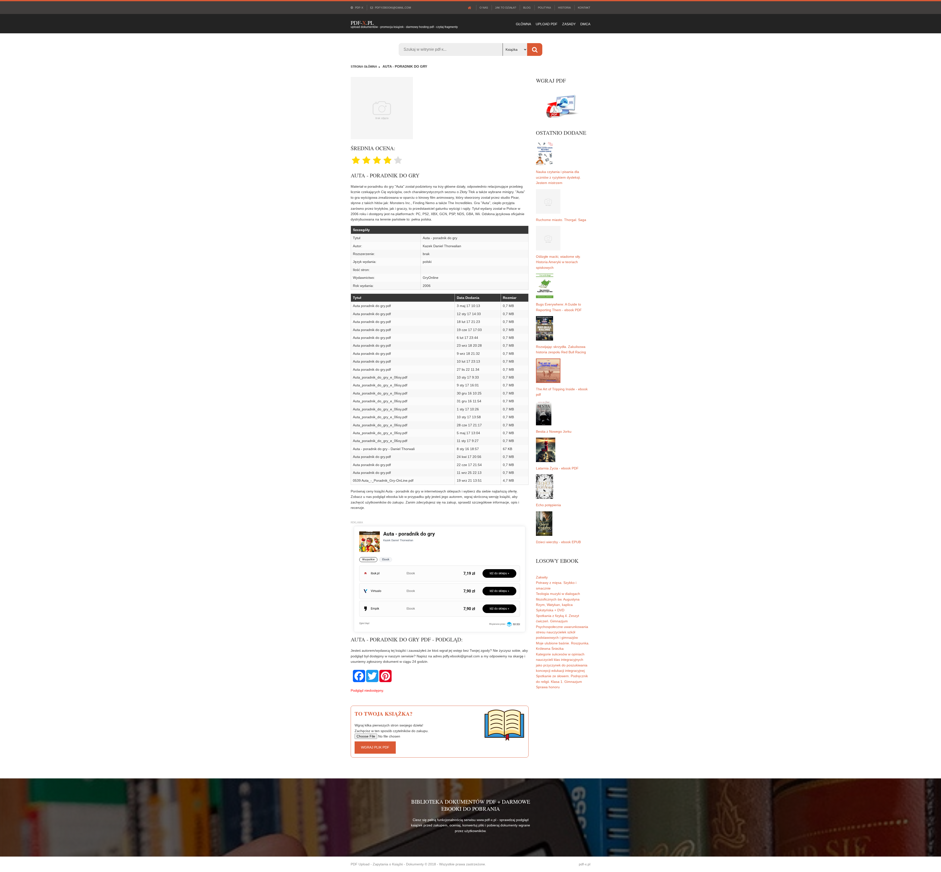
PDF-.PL (362, 22)
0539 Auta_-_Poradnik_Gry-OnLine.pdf (383, 480)
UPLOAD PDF (546, 24)
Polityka (544, 7)
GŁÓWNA (523, 24)
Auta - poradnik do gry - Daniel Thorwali (384, 449)
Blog (527, 7)
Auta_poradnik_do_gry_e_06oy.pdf (380, 377)
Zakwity (542, 577)
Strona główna (364, 66)
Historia (564, 7)
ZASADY (569, 24)
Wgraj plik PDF (375, 747)
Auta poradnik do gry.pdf (372, 306)
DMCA (585, 24)
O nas (484, 7)
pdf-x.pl (584, 864)
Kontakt (584, 7)
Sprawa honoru (548, 687)
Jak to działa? (505, 7)
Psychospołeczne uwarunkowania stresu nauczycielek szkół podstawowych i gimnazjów (562, 632)
